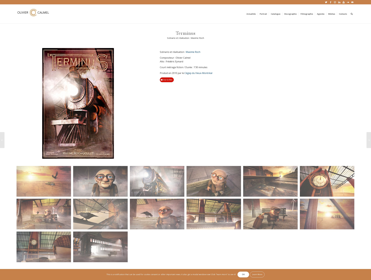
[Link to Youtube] (343, 2)
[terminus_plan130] (101, 182)
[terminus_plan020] (215, 215)
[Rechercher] (351, 13)
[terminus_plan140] (101, 248)
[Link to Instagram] (335, 2)
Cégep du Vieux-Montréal (198, 73)
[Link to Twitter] (326, 2)
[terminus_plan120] (158, 182)
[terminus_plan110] (158, 215)
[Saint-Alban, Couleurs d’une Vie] (2, 140)
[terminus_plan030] (271, 215)
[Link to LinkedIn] (339, 2)
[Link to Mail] (352, 2)
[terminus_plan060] (101, 215)
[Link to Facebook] (330, 2)
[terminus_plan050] (215, 182)
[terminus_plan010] (45, 182)
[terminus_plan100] (271, 182)
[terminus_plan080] (45, 215)
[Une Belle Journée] (369, 140)
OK (243, 274)
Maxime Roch (193, 52)
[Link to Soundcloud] (348, 2)
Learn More (257, 274)
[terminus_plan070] (328, 215)
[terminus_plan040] (45, 248)
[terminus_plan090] (328, 182)
